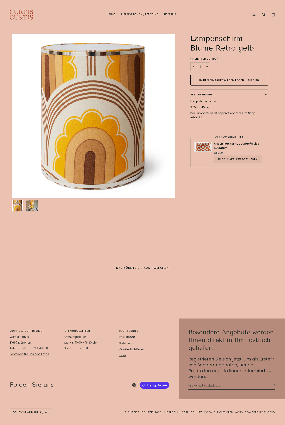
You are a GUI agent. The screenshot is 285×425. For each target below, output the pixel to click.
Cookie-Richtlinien (131, 349)
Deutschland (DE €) (28, 412)
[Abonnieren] (272, 385)
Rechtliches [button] (129, 331)
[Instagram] (134, 385)
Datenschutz (128, 343)
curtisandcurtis (141, 412)
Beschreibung (201, 94)
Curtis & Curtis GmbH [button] (27, 331)
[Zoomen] (93, 116)
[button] (112, 14)
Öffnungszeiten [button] (77, 331)
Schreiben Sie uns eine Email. (29, 354)
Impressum (127, 337)
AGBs (123, 356)
